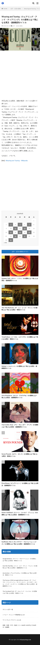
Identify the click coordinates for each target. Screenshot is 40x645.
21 (29, 232)
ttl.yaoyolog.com (25, 639)
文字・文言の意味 (16, 8)
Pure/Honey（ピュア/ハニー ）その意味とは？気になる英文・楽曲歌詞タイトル (20, 484)
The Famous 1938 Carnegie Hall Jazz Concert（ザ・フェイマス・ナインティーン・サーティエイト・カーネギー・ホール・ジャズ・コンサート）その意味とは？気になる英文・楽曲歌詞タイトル (20, 583)
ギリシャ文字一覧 (8, 609)
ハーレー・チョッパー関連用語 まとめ (14, 615)
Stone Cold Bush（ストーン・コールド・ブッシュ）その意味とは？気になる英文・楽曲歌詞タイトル (20, 514)
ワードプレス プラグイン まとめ (12, 620)
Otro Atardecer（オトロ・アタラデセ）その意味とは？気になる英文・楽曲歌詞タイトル (19, 396)
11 (15, 228)
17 (11, 232)
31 (11, 240)
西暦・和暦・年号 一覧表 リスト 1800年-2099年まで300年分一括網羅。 (19, 626)
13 (24, 228)
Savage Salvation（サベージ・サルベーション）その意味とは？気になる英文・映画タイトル (19, 559)
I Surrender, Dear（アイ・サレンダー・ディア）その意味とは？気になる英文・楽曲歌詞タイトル (20, 426)
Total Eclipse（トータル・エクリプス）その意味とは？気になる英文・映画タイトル (20, 338)
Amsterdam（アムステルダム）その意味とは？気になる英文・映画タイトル (19, 574)
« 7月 (5, 242)
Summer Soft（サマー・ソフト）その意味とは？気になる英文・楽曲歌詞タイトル (20, 279)
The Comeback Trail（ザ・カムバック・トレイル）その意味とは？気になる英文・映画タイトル (20, 592)
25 (15, 236)
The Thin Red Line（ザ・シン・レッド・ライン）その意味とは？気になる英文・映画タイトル (19, 309)
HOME (5, 8)
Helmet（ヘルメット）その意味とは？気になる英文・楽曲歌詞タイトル (19, 367)
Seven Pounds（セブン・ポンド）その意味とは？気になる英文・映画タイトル (19, 455)
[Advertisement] (20, 75)
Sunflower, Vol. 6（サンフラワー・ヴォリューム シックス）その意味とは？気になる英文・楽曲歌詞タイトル (19, 543)
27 (24, 236)
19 (20, 232)
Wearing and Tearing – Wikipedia (17, 160)
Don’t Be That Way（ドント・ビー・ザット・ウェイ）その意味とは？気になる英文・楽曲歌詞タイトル (20, 567)
